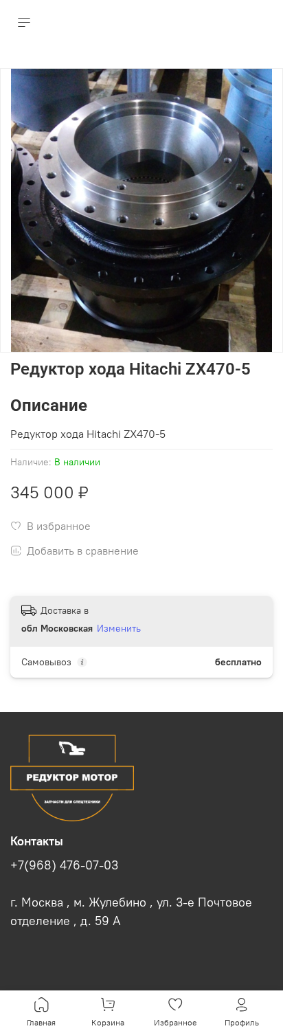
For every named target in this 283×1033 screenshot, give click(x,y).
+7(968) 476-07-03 (64, 865)
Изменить (119, 628)
